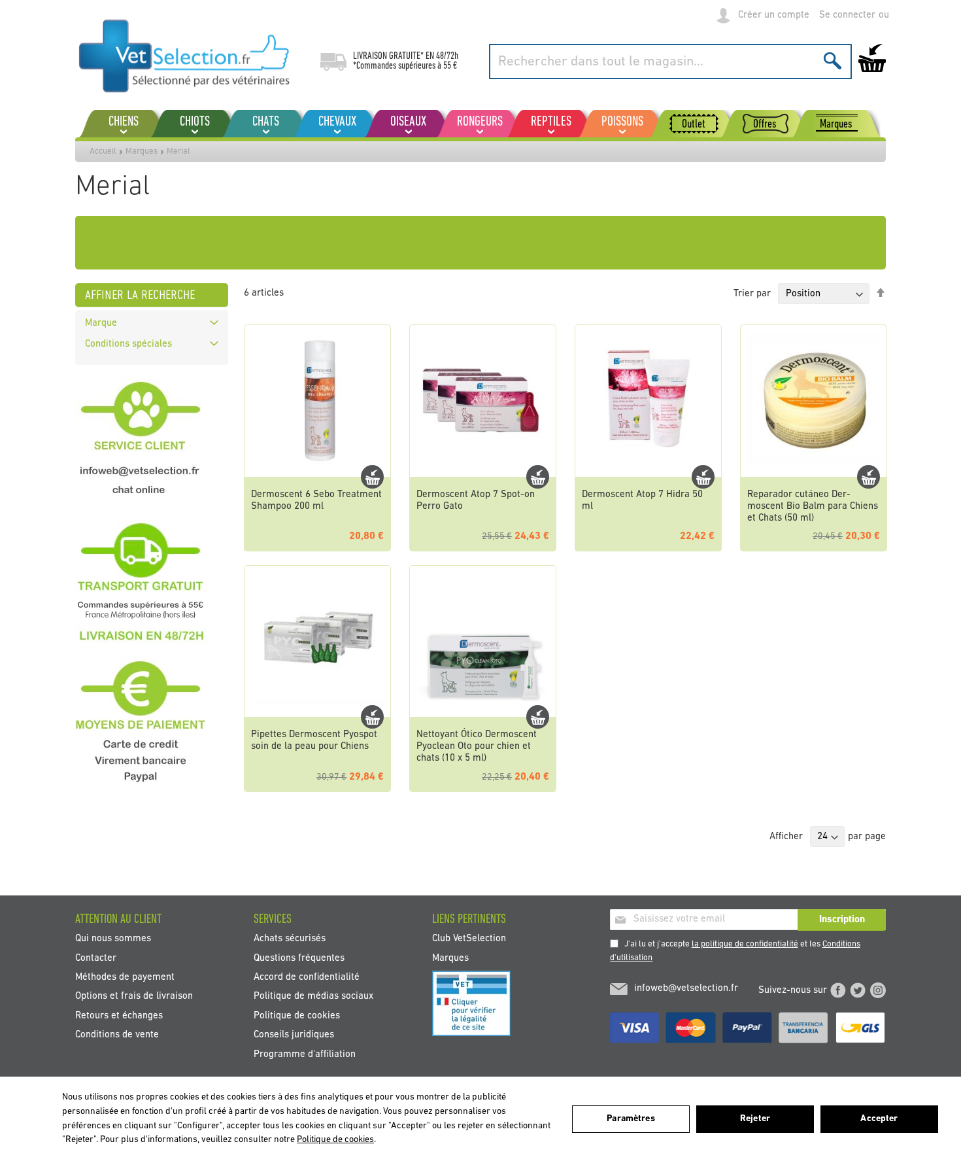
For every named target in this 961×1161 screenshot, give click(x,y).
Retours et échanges (119, 1015)
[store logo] (184, 56)
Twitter (857, 990)
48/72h (447, 56)
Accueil (103, 151)
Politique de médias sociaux (313, 996)
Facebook (838, 990)
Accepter (879, 1119)
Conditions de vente (117, 1035)
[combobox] (670, 61)
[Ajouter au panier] (372, 477)
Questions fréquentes (299, 958)
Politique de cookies (297, 1015)
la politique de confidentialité (745, 944)
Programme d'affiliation (305, 1054)
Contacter (95, 958)
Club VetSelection (469, 939)
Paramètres (630, 1119)
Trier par (752, 294)
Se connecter (847, 15)
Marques (142, 151)
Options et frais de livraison (134, 996)
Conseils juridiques (294, 1035)
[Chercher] (832, 60)
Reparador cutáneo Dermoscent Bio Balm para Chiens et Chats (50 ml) (812, 506)
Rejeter (755, 1119)
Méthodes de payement (125, 977)
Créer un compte (773, 15)
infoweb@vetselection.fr (686, 989)
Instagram (878, 990)
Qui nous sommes (113, 939)
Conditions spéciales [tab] (128, 344)
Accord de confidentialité (307, 977)
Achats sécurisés (290, 939)
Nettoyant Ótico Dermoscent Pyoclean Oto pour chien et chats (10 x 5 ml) (476, 746)
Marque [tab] (101, 323)
